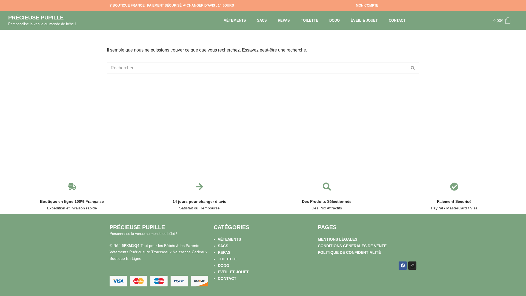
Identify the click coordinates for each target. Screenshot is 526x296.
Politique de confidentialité (349, 252)
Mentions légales (337, 239)
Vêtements (235, 20)
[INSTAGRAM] (412, 265)
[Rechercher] (413, 68)
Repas (284, 20)
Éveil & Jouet (364, 20)
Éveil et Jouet (233, 272)
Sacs (262, 20)
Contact (397, 20)
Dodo (334, 20)
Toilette (309, 20)
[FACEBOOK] (403, 265)
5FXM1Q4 (130, 245)
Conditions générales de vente (352, 246)
